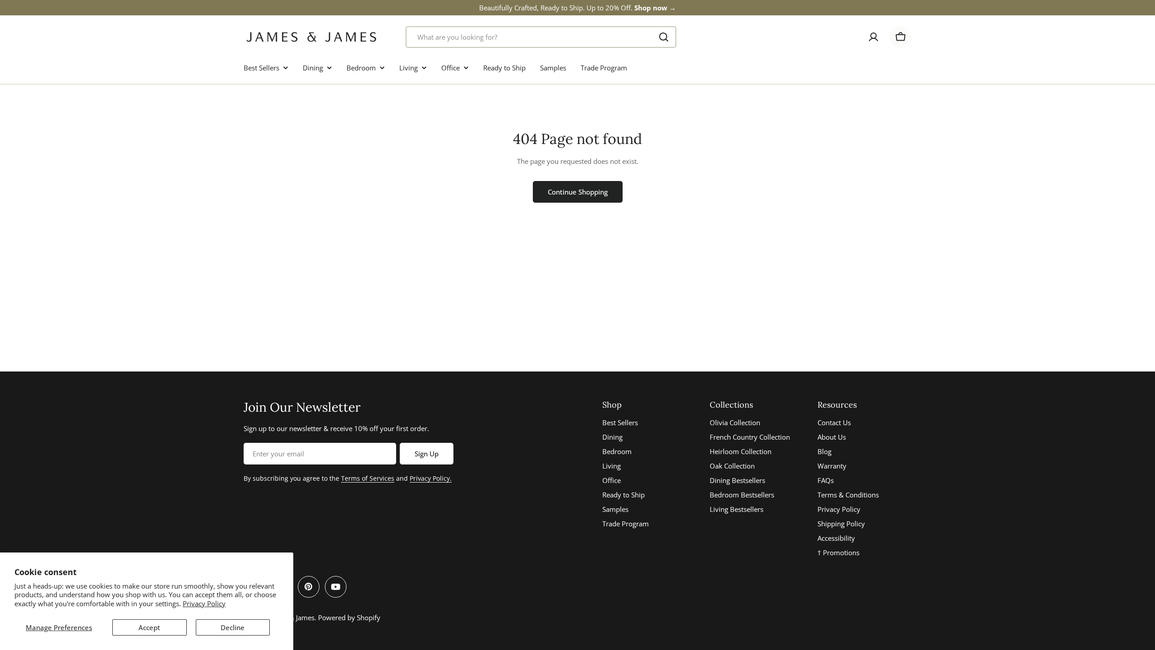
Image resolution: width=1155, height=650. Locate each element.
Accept (149, 627)
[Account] (873, 37)
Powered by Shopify (349, 617)
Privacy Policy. (431, 478)
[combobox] (541, 37)
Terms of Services (367, 478)
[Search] (663, 37)
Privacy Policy (204, 603)
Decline (233, 627)
